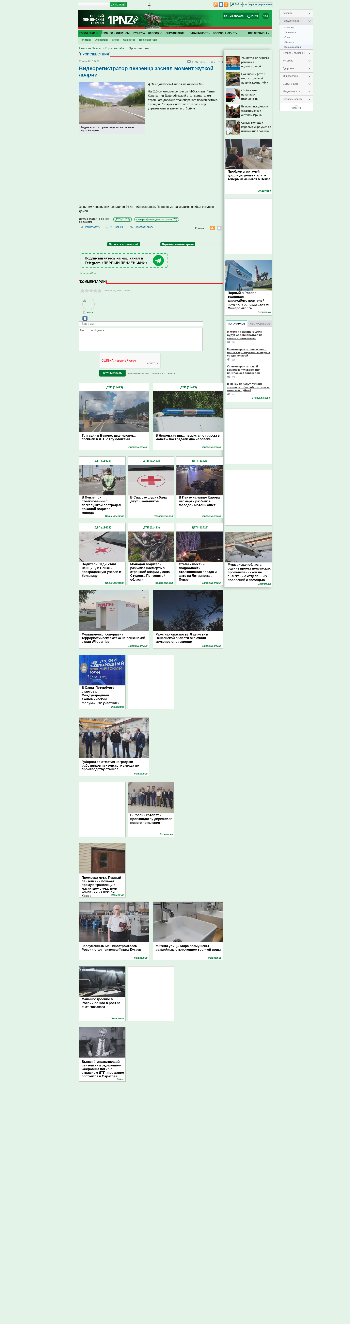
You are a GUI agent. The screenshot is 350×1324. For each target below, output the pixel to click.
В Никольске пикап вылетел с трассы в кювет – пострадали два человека (188, 437)
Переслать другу (143, 227)
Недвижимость (291, 91)
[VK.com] (83, 320)
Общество (289, 42)
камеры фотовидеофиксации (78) (156, 219)
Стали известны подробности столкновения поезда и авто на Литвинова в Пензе (198, 571)
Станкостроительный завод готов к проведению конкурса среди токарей (248, 352)
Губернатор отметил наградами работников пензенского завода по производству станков (110, 765)
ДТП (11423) (122, 219)
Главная (287, 13)
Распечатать (92, 227)
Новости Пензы (90, 48)
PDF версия (117, 227)
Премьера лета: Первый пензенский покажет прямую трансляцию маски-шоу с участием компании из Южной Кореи (101, 885)
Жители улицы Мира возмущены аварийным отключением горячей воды (188, 947)
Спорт (287, 37)
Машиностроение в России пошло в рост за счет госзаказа (101, 1003)
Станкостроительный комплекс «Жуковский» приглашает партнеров (243, 369)
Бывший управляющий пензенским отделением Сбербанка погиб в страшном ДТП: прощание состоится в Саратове (103, 1069)
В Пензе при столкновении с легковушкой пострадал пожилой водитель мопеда (101, 505)
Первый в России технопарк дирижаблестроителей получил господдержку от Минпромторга (249, 300)
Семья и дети (291, 83)
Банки (120, 1079)
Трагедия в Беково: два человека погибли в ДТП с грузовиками (109, 437)
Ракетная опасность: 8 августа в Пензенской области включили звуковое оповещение (182, 638)
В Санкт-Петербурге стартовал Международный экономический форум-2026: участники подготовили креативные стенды (102, 699)
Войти (238, 4)
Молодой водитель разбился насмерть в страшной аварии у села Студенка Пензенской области (150, 571)
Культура (288, 60)
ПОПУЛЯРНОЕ (236, 323)
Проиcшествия (292, 47)
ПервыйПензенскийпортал (93, 19)
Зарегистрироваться (260, 4)
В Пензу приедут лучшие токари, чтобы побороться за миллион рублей (248, 387)
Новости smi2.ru (87, 273)
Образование (291, 76)
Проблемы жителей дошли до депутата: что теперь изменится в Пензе (249, 175)
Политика (289, 27)
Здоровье (288, 68)
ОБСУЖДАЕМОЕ (260, 323)
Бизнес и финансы (294, 53)
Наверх (296, 108)
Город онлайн (291, 20)
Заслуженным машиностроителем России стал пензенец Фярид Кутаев (111, 947)
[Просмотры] (197, 61)
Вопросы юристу (292, 99)
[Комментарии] (189, 62)
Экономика (290, 32)
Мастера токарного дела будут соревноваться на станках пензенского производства (244, 334)
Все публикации (261, 398)
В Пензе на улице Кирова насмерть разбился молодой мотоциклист (199, 501)
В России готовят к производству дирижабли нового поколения (151, 818)
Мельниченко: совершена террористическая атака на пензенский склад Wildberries (113, 638)
